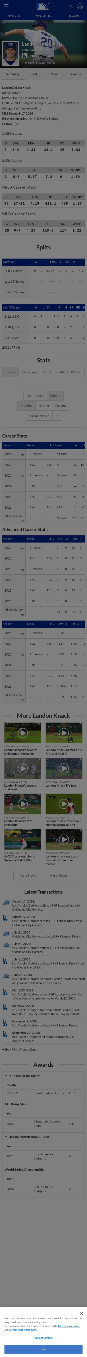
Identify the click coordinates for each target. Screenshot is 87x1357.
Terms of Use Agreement (22, 1329)
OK (43, 1349)
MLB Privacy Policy (68, 1325)
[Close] (82, 1313)
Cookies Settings (43, 1337)
